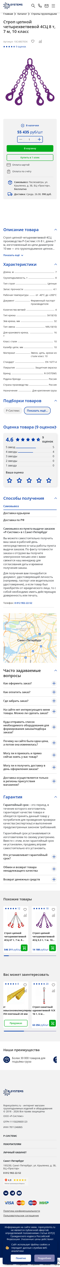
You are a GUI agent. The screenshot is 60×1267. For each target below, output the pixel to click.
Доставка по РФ (13, 520)
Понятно (21, 1258)
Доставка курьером (16, 513)
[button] (30, 148)
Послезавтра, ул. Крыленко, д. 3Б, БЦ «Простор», (32, 186)
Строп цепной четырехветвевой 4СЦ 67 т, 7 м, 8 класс (15, 936)
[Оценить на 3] (29, 480)
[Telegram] (12, 1193)
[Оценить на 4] (39, 480)
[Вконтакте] (5, 1193)
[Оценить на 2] (19, 480)
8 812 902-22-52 (23, 602)
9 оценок (21, 46)
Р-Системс (13, 410)
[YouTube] (19, 1193)
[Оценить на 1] (9, 480)
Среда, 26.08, (33, 194)
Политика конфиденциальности (21, 1210)
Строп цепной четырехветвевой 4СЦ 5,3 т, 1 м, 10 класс (43, 936)
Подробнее (44, 1258)
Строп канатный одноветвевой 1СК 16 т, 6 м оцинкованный (43, 1010)
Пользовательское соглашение (21, 1215)
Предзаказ (16, 1023)
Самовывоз (11, 506)
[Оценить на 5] (48, 480)
